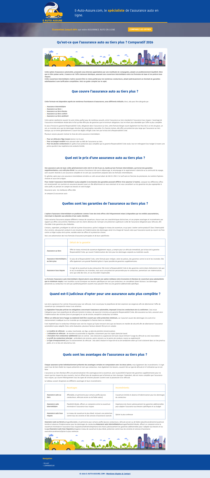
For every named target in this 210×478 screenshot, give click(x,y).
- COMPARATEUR (48, 465)
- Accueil (46, 463)
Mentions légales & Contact (118, 474)
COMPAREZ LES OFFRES (140, 29)
